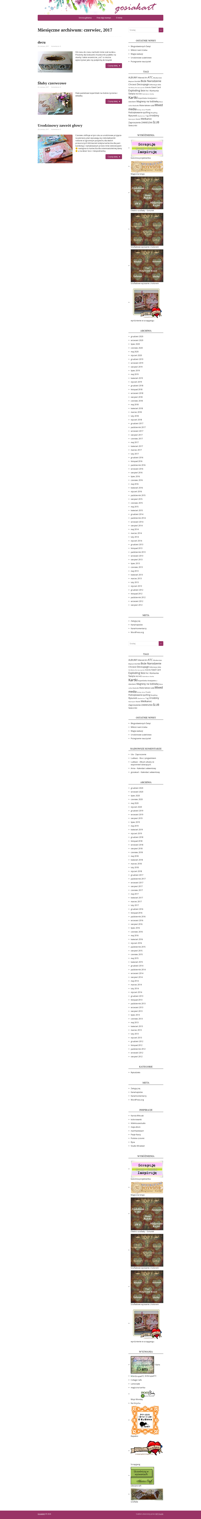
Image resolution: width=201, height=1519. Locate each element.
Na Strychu (135, 1403)
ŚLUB (156, 122)
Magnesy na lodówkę (147, 101)
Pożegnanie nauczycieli (141, 61)
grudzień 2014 (137, 514)
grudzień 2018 (137, 385)
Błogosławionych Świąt (141, 46)
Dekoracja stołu (155, 84)
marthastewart (137, 1131)
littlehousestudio (138, 1123)
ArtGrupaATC (150, 1376)
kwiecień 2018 (137, 408)
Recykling (154, 113)
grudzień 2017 (137, 423)
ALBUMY (132, 77)
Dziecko (148, 87)
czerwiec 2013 (137, 567)
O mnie (119, 17)
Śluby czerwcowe (52, 83)
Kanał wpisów (137, 624)
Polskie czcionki (137, 1138)
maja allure (135, 1127)
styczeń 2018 (136, 419)
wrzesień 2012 (137, 601)
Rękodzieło (135, 1072)
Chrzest (132, 84)
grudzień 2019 (137, 359)
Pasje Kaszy (136, 1134)
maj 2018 (135, 404)
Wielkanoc (146, 118)
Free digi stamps (104, 17)
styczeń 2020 (136, 355)
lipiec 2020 (135, 344)
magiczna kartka (138, 1387)
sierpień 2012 (136, 605)
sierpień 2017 (136, 435)
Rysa (133, 1142)
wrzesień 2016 (137, 469)
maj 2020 (135, 351)
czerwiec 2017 (137, 438)
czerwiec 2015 (137, 503)
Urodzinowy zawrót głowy (60, 125)
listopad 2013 (136, 548)
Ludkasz (134, 758)
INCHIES (139, 94)
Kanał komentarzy (139, 628)
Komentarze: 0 (56, 46)
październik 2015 (138, 495)
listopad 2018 (136, 389)
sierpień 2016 (136, 472)
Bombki (137, 81)
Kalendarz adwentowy (146, 768)
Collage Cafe (136, 1380)
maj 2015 (135, 506)
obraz (143, 110)
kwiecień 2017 (137, 446)
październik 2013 (138, 552)
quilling (146, 112)
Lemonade (135, 1384)
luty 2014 (135, 537)
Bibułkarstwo (157, 78)
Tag (147, 116)
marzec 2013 (136, 578)
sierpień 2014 (136, 525)
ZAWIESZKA (146, 122)
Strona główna (85, 17)
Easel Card (156, 87)
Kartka (152, 94)
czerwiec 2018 (137, 401)
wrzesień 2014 (137, 522)
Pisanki (148, 110)
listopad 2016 (136, 461)
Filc (147, 90)
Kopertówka (142, 98)
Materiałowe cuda (146, 105)
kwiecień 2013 (137, 574)
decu (42, 42)
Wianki (138, 119)
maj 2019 (135, 374)
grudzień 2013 (137, 544)
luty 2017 (135, 454)
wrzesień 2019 (137, 363)
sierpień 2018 (136, 397)
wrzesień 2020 (137, 340)
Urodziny (154, 115)
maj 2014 (135, 529)
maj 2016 (135, 484)
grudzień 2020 (137, 336)
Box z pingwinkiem (148, 758)
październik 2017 (138, 427)
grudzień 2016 (137, 457)
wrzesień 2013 (137, 556)
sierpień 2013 (136, 559)
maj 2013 (135, 571)
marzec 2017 (136, 450)
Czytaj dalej (113, 65)
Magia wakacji (137, 54)
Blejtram (131, 81)
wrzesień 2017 (137, 431)
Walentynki (131, 119)
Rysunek (132, 115)
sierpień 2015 (136, 499)
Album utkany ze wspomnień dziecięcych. (142, 763)
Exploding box (136, 90)
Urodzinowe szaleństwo (141, 57)
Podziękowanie (135, 112)
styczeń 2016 (136, 491)
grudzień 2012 (137, 590)
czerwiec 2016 (137, 480)
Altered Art (142, 77)
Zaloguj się (135, 621)
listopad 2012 (136, 593)
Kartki (133, 97)
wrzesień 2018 (137, 393)
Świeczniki (132, 125)
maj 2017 (135, 442)
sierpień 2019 (136, 367)
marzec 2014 (136, 533)
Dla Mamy (131, 87)
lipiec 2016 (135, 476)
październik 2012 (138, 597)
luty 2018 (135, 416)
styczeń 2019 (136, 382)
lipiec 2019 (135, 370)
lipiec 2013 (135, 563)
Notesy (139, 110)
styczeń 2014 (136, 540)
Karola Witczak (137, 1115)
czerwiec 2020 (137, 348)
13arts (157, 1364)
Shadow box (141, 116)
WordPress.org (137, 632)
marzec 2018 (136, 412)
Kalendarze (145, 94)
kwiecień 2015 (137, 510)
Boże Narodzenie (151, 81)
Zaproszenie (134, 122)
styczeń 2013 (136, 586)
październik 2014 (138, 518)
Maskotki (136, 105)
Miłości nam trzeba (139, 50)
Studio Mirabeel (138, 1146)
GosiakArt (41, 1514)
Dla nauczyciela (139, 87)
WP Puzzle (159, 1514)
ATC (150, 77)
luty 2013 (135, 582)
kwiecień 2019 (137, 378)
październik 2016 (138, 465)
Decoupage (143, 84)
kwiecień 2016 (137, 487)
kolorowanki (136, 1119)
